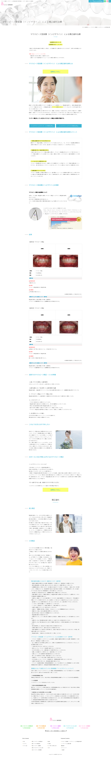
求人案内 (49, 743)
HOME (24, 741)
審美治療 (62, 745)
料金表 (49, 741)
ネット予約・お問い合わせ (52, 745)
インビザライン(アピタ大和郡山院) (68, 126)
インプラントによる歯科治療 (66, 743)
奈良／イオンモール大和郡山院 (37, 741)
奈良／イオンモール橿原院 (36, 745)
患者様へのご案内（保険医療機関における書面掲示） (56, 730)
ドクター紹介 (25, 745)
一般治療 (62, 749)
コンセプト (25, 743)
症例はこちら (55, 72)
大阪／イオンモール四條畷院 (37, 749)
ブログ (49, 747)
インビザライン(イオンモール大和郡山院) (41, 126)
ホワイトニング (63, 747)
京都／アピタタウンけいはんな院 (37, 747)
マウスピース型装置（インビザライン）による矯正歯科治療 (71, 741)
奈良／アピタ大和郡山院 (36, 743)
